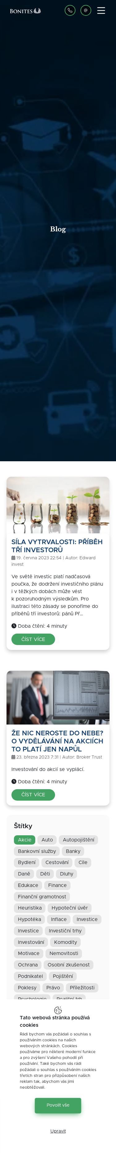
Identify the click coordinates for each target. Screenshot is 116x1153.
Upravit (58, 1131)
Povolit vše (58, 1105)
